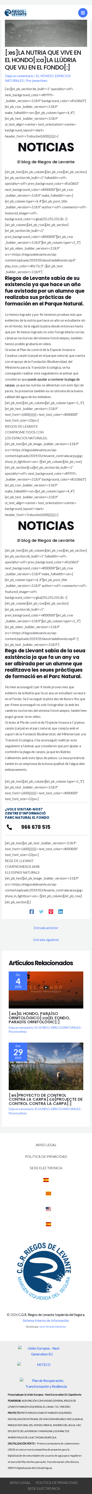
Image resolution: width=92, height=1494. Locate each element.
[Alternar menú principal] (83, 12)
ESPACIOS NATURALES (65, 1027)
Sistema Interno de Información (46, 1320)
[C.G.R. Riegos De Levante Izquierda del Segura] (15, 12)
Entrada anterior (46, 928)
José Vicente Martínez (52, 1326)
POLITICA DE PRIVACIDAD (46, 1157)
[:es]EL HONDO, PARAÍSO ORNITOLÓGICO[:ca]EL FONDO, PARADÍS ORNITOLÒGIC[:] (39, 1017)
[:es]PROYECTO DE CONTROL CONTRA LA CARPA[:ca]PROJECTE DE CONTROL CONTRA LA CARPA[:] (46, 1099)
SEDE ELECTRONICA (46, 1168)
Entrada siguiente (46, 940)
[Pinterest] (51, 911)
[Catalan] (48, 1196)
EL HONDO (44, 76)
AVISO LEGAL (46, 1145)
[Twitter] (41, 911)
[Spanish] (46, 1182)
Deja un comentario (19, 76)
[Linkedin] (60, 911)
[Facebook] (31, 911)
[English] (48, 1211)
